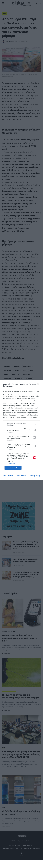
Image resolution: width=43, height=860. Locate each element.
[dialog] (21, 430)
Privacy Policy (35, 476)
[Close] (39, 384)
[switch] (34, 430)
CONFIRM (13, 468)
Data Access (21, 476)
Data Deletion (8, 476)
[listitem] (21, 424)
